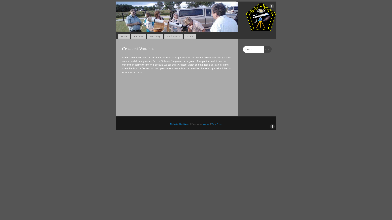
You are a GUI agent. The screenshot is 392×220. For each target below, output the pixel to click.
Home (124, 36)
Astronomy (155, 36)
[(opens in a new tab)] (262, 63)
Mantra (206, 124)
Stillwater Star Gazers (179, 124)
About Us (138, 36)
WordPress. (216, 124)
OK (266, 49)
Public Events (173, 36)
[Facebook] (272, 6)
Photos (190, 36)
